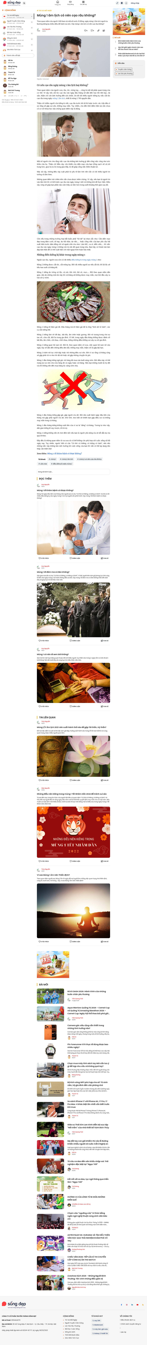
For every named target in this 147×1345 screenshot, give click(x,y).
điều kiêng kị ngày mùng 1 (62, 464)
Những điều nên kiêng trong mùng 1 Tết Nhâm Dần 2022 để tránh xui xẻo (72, 794)
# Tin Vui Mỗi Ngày (44, 10)
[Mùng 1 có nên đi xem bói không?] (73, 683)
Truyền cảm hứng (124, 69)
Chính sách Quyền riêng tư (130, 1324)
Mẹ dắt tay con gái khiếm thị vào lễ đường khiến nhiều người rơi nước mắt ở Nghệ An (87, 1142)
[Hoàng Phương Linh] (69, 1250)
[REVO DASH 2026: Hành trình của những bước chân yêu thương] (50, 996)
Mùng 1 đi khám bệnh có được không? (64, 453)
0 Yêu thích (45, 558)
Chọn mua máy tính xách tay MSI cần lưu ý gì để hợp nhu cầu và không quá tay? (88, 1065)
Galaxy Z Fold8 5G (101, 1333)
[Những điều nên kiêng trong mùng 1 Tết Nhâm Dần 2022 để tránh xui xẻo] (73, 832)
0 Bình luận (76, 558)
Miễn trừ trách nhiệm (17, 100)
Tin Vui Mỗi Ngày (71, 1320)
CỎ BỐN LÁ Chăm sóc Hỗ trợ (81, 1204)
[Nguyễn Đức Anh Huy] (69, 1288)
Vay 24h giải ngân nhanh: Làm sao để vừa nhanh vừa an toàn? (130, 48)
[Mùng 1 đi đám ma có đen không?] (73, 610)
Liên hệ (123, 1332)
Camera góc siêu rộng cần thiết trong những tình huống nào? (85, 1027)
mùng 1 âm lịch (59, 98)
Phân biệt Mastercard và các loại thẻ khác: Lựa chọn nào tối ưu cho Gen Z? (131, 55)
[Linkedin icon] (132, 1305)
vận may (43, 464)
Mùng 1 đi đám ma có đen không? (53, 572)
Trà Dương (75, 1169)
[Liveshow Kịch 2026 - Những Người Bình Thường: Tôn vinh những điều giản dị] (50, 1282)
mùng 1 (53, 459)
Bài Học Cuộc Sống (72, 1329)
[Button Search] (24, 3)
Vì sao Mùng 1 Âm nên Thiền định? (53, 875)
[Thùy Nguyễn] (38, 722)
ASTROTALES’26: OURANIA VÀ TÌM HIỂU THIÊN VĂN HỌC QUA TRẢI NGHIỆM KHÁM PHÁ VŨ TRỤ (88, 1238)
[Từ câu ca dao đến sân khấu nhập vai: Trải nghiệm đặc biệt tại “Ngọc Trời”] (50, 1166)
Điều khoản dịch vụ (127, 1320)
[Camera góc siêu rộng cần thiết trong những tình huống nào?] (50, 1032)
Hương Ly (75, 1227)
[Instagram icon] (127, 1305)
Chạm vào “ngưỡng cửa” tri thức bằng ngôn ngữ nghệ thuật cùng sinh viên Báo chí (87, 1216)
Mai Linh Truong (77, 1268)
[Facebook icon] (121, 1305)
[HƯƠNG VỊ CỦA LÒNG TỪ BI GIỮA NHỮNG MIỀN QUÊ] (50, 1201)
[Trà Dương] (69, 1169)
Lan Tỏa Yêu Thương (72, 1326)
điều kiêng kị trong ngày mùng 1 (84, 260)
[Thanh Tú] (69, 1056)
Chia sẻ (105, 558)
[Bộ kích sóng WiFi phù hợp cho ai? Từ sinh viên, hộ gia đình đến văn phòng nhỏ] (50, 1089)
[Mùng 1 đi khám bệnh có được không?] (73, 528)
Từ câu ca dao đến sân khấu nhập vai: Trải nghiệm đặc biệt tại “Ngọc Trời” (87, 1163)
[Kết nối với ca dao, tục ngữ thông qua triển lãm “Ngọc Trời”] (50, 1183)
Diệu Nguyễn (45, 788)
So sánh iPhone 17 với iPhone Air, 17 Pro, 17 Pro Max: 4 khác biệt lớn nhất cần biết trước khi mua (88, 1104)
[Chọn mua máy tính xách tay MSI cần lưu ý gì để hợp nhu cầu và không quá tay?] (50, 1070)
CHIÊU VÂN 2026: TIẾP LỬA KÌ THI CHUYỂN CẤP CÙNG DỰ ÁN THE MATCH (86, 1258)
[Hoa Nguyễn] (38, 485)
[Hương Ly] (69, 1228)
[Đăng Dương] (69, 1075)
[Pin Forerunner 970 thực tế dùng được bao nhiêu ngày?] (50, 1051)
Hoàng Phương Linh (78, 1249)
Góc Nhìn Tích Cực (72, 1338)
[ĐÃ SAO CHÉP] (98, 30)
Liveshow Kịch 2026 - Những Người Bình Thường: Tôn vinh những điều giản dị (86, 1277)
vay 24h (97, 1320)
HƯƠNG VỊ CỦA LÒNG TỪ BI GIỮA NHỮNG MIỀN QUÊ (86, 1198)
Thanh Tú (75, 1056)
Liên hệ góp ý (6, 100)
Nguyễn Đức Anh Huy (79, 1287)
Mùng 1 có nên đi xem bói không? (53, 654)
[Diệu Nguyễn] (38, 789)
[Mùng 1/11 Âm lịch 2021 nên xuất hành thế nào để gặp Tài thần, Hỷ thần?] (73, 756)
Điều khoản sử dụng (8, 102)
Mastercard (98, 1325)
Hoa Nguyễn (46, 29)
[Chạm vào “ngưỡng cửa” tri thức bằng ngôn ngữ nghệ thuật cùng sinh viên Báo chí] (50, 1221)
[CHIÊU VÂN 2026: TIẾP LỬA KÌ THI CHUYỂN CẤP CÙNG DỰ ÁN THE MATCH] (50, 1263)
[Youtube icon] (137, 1305)
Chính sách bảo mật (21, 102)
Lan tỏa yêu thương (125, 73)
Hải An (74, 1037)
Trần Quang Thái (77, 999)
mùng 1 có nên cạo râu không (90, 459)
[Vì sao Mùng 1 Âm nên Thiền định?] (73, 911)
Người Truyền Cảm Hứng (74, 1323)
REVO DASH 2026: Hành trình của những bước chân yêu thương (86, 993)
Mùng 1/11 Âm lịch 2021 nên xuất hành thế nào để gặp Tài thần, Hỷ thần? (71, 727)
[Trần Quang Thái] (69, 999)
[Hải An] (69, 1037)
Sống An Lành (70, 1332)
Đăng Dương (76, 1075)
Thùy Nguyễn (45, 721)
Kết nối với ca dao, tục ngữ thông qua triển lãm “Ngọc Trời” (88, 1181)
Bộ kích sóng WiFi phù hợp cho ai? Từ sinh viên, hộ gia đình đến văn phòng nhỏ (87, 1084)
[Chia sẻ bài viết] (117, 3)
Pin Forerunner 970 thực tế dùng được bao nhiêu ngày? (87, 1046)
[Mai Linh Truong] (69, 1269)
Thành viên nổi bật (13, 55)
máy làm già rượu (101, 1329)
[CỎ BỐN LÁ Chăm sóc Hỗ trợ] (69, 1205)
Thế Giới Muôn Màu (72, 1335)
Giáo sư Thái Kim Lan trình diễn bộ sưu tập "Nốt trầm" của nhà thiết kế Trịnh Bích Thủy (88, 1126)
